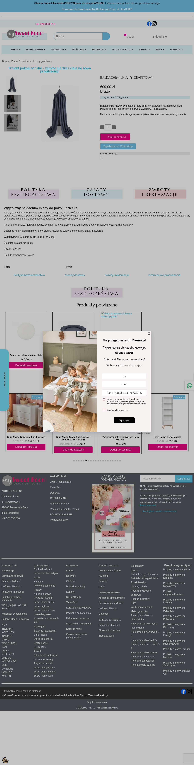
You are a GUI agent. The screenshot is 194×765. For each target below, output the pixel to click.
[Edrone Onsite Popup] (97, 382)
